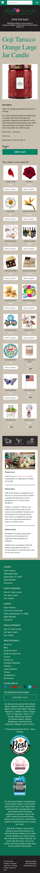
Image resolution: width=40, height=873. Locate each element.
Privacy (7, 672)
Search (30, 2)
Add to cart (20, 151)
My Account (9, 678)
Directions (8, 583)
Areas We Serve (10, 650)
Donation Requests (12, 663)
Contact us (8, 660)
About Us (8, 644)
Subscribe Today (20, 697)
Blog (6, 647)
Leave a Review (10, 669)
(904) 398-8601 (20, 19)
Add (30, 369)
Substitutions (9, 675)
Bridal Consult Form (12, 653)
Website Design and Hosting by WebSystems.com (30, 863)
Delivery (7, 666)
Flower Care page (23, 476)
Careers (7, 656)
